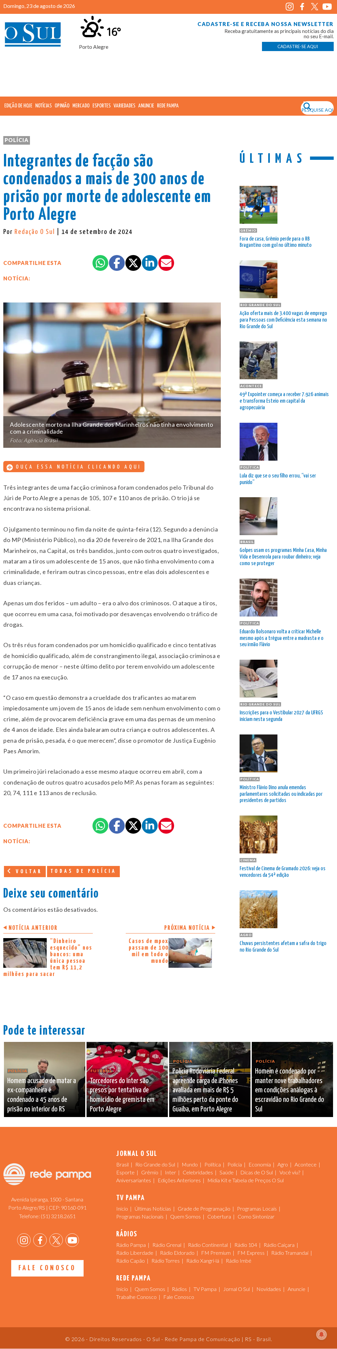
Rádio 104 (245, 1245)
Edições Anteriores (179, 1180)
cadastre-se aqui (297, 46)
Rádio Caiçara (279, 1245)
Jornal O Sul (33, 36)
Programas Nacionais (140, 1216)
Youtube (327, 7)
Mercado (81, 106)
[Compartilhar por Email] (166, 263)
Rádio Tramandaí (289, 1252)
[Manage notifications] (321, 1334)
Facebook (302, 7)
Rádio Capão (130, 1260)
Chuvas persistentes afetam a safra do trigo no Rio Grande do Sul (283, 947)
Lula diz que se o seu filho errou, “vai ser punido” (278, 479)
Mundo (190, 1164)
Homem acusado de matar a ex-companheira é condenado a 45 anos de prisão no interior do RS (41, 1095)
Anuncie (146, 106)
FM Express (251, 1252)
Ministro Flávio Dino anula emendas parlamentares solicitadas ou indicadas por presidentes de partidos (281, 794)
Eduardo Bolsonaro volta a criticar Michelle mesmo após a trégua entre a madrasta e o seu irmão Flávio (282, 638)
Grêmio (149, 1172)
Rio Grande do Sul (155, 1164)
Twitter (315, 7)
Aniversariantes (133, 1180)
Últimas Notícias (153, 1208)
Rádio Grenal (166, 1245)
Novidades (268, 1289)
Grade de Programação (204, 1208)
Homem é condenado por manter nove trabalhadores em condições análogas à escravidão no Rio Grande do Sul (289, 1090)
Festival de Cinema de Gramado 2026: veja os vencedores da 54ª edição (282, 872)
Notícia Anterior (33, 928)
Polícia (17, 140)
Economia (259, 1164)
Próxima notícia (187, 928)
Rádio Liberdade (134, 1252)
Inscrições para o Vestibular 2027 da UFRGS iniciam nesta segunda (281, 716)
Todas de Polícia (83, 871)
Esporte (125, 1172)
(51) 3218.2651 (58, 1216)
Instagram (290, 7)
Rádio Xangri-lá (202, 1260)
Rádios (179, 1289)
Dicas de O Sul (256, 1172)
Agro (282, 1164)
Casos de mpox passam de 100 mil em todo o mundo (148, 951)
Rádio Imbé (238, 1260)
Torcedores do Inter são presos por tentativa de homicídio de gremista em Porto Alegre (122, 1095)
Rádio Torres (165, 1260)
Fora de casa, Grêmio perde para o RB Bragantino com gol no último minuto (276, 242)
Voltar (27, 872)
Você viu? (289, 1172)
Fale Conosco (47, 1268)
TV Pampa (205, 1289)
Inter (170, 1172)
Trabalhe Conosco (136, 1297)
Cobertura (219, 1216)
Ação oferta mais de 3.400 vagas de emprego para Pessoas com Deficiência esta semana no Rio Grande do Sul (283, 320)
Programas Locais (257, 1208)
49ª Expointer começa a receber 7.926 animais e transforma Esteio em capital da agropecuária (284, 401)
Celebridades (198, 1172)
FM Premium (216, 1252)
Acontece (306, 1164)
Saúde (227, 1172)
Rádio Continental (208, 1245)
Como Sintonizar (256, 1216)
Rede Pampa (168, 106)
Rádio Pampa (131, 1245)
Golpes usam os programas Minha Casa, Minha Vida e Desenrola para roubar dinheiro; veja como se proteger (283, 557)
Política (212, 1164)
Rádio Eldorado (177, 1252)
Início (122, 1208)
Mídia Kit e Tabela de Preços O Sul (245, 1180)
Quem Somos (185, 1216)
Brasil (122, 1164)
